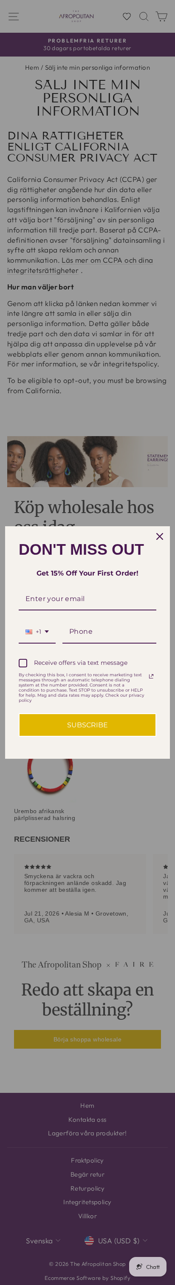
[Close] (160, 536)
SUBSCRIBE (87, 725)
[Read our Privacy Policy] (151, 676)
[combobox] (37, 632)
